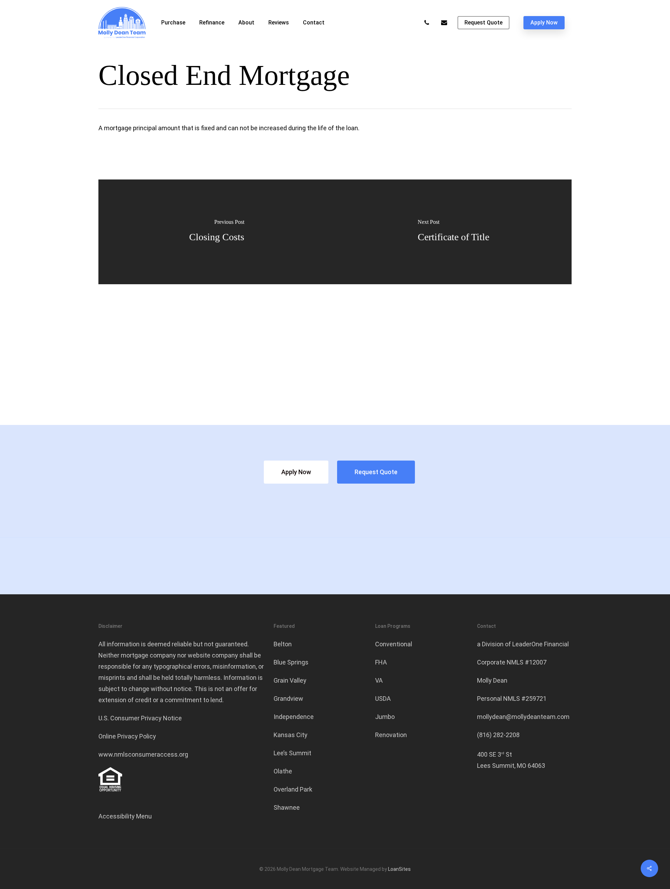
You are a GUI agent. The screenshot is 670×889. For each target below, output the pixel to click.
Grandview (288, 698)
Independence (294, 716)
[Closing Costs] (216, 231)
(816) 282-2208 (498, 735)
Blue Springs (291, 662)
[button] (296, 472)
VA (379, 680)
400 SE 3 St (494, 754)
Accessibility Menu (125, 816)
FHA (381, 662)
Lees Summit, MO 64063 (511, 765)
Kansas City (290, 735)
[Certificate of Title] (453, 231)
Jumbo (385, 716)
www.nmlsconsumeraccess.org (143, 754)
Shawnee (287, 807)
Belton (283, 644)
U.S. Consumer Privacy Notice (140, 718)
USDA (383, 698)
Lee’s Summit (292, 753)
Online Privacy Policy (127, 736)
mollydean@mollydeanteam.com (523, 716)
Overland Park (293, 789)
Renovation (391, 735)
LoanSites (399, 869)
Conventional (393, 644)
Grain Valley (290, 680)
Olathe (283, 771)
